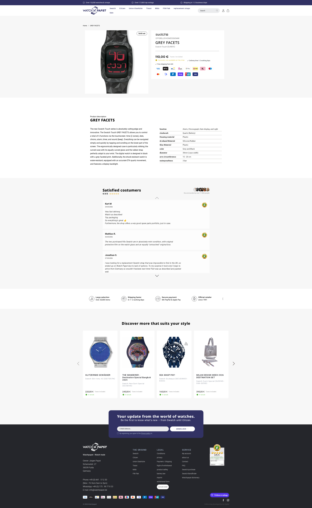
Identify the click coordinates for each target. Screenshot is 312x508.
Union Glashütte (139, 461)
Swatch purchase (188, 470)
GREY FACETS (95, 26)
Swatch (135, 453)
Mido (134, 470)
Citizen (135, 457)
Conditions (161, 453)
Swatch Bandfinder (189, 474)
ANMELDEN (181, 429)
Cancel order (163, 487)
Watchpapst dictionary (190, 478)
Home (85, 26)
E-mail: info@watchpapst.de (95, 490)
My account (186, 453)
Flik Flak (136, 474)
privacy (159, 457)
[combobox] (209, 10)
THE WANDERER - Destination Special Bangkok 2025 (136, 377)
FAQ (183, 466)
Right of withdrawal (164, 466)
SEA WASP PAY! (167, 375)
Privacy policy (145, 433)
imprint (159, 478)
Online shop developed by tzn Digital (216, 504)
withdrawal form (163, 482)
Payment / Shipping (164, 461)
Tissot (135, 466)
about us (185, 457)
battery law (161, 474)
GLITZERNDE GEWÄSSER (97, 375)
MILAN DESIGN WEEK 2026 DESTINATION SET (210, 376)
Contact (185, 461)
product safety (162, 470)
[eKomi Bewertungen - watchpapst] (217, 455)
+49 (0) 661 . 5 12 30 (98, 480)
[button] (112, 8)
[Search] (217, 10)
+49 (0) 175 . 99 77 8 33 (103, 486)
